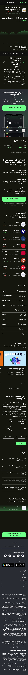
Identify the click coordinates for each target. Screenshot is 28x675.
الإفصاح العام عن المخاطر (21, 650)
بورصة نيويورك (8, 436)
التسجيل (25, 46)
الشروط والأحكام (22, 643)
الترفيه (21, 436)
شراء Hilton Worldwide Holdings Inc (14, 108)
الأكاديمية (13, 205)
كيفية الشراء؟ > (6, 53)
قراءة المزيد (23, 383)
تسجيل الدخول (10, 2)
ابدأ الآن (21, 443)
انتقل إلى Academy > (13, 388)
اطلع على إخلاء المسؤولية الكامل (9, 643)
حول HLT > (15, 53)
